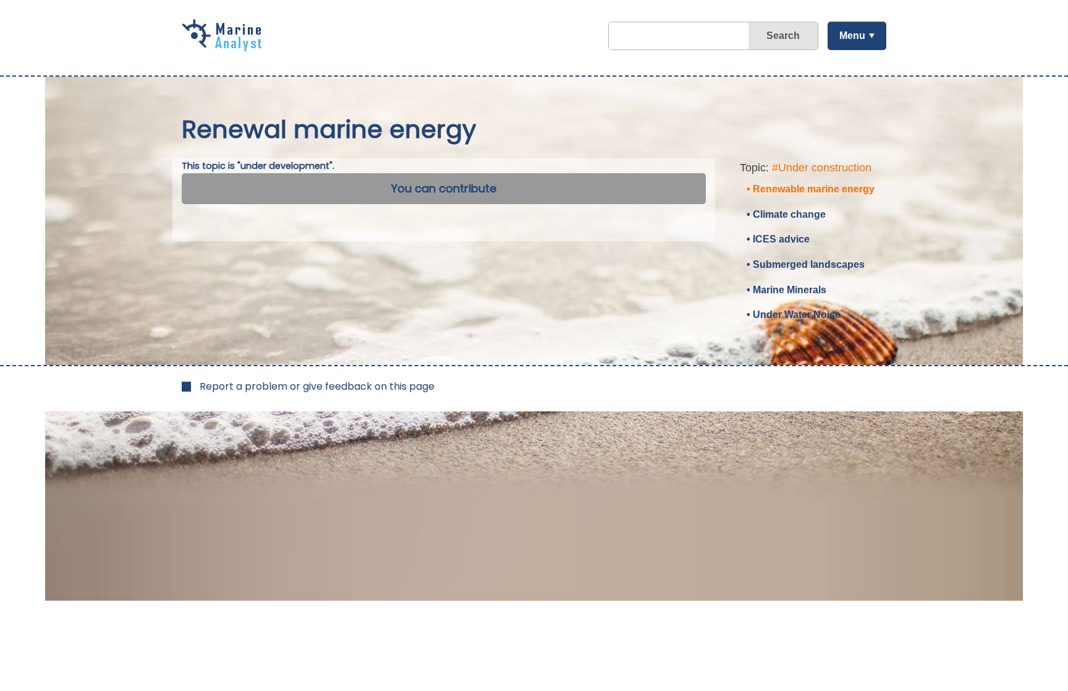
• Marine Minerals (786, 290)
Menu (852, 35)
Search (783, 35)
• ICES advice (778, 239)
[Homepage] (225, 47)
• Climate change (786, 214)
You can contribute (443, 188)
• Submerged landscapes (806, 264)
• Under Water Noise (794, 314)
